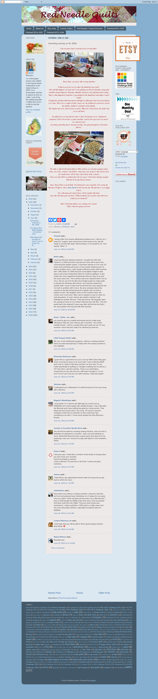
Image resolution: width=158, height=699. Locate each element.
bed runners (37, 615)
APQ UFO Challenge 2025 (97, 610)
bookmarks (126, 615)
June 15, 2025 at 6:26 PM (64, 421)
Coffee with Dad (73, 620)
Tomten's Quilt (52, 662)
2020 (31, 279)
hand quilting (128, 629)
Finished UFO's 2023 (115, 28)
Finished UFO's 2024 (33, 627)
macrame (110, 634)
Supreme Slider (31, 660)
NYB (115, 639)
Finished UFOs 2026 (87, 627)
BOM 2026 (103, 615)
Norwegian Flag (96, 639)
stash (72, 227)
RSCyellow (40, 654)
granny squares (99, 629)
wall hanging (82, 667)
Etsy (59, 625)
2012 (31, 305)
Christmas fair (111, 617)
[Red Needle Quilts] (116, 165)
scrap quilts (78, 654)
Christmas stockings (32, 620)
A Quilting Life (44, 607)
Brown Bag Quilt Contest (41, 617)
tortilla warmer (63, 662)
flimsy (99, 627)
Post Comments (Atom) (68, 598)
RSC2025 (124, 650)
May (32, 249)
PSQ (46, 647)
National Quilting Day (122, 637)
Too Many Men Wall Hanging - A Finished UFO (36, 231)
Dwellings (128, 622)
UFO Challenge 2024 (100, 664)
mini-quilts (42, 637)
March (33, 256)
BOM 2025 (91, 615)
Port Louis (92, 644)
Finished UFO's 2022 (123, 625)
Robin (56, 257)
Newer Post (54, 593)
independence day (64, 632)
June (33, 218)
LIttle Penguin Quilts (62, 338)
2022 (31, 273)
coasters (52, 620)
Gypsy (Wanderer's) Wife (114, 629)
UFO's (45, 667)
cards (66, 617)
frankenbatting (30, 629)
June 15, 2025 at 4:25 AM (64, 331)
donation (103, 622)
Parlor (85, 642)
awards (47, 612)
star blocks (83, 657)
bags (76, 612)
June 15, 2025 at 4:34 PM (64, 393)
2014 (31, 299)
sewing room (126, 654)
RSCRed (29, 654)
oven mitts (36, 642)
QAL (54, 647)
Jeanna (57, 474)
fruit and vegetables (43, 629)
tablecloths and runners (83, 659)
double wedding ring (116, 622)
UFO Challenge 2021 (50, 664)
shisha (34, 657)
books (28, 617)
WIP (121, 667)
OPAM (28, 642)
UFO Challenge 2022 (67, 664)
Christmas (65, 227)
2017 (31, 289)
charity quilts (85, 617)
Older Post (104, 593)
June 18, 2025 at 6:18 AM (64, 529)
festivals (110, 625)
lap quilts (68, 634)
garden (63, 629)
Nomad (78, 639)
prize (40, 647)
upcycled (56, 667)
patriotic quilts (111, 642)
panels (79, 642)
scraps (114, 654)
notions (107, 639)
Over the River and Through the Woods (58, 642)
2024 (31, 266)
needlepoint (39, 639)
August (34, 215)
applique (74, 607)
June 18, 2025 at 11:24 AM (64, 543)
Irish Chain (84, 632)
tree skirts (73, 662)
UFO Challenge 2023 (84, 664)
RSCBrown (60, 652)
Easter (30, 625)
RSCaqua (29, 652)
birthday (56, 615)
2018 (31, 286)
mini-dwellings (31, 637)
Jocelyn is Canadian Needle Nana (68, 428)
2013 (31, 302)
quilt (70, 647)
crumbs (35, 622)
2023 (31, 270)
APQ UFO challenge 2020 (88, 607)
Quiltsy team (31, 650)
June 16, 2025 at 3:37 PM (64, 467)
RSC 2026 (86, 650)
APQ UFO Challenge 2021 (110, 607)
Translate (124, 156)
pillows (38, 644)
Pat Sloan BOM (96, 642)
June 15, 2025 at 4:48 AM (64, 349)
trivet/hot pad (84, 662)
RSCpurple (124, 652)
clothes (44, 620)
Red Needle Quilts (120, 162)
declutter (78, 622)
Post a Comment (57, 548)
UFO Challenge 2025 (118, 664)
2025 (31, 202)
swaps (41, 660)
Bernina (57, 227)
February (34, 259)
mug (63, 637)
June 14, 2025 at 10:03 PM (64, 310)
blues (74, 615)
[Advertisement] (79, 572)
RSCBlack (39, 652)
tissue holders (40, 662)
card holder (57, 617)
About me (39, 28)
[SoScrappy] (124, 88)
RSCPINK (111, 652)
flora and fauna (110, 627)
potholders (30, 647)
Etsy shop (52, 28)
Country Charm (95, 620)
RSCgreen (71, 652)
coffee (62, 620)
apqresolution (30, 612)
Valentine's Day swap (68, 667)
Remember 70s (68, 650)
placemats (83, 644)
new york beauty (67, 639)
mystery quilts (97, 637)
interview (75, 632)
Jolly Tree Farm (95, 632)
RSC (77, 649)
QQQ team (62, 647)
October (34, 211)
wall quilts (95, 667)
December (35, 205)
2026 (31, 199)
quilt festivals (92, 647)
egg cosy (47, 625)
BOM (81, 615)
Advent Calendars (59, 607)
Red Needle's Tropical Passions (90, 28)
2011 (31, 309)
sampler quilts (65, 654)
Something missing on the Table (35, 223)
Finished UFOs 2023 (50, 627)
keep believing (108, 632)
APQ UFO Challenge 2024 (72, 610)
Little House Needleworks (84, 634)
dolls (96, 622)
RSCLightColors (84, 652)
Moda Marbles (54, 637)
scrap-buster (93, 654)
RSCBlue (49, 652)
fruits (55, 629)
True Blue (108, 662)
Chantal (57, 236)
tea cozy (112, 660)
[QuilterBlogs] (35, 165)
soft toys (53, 657)
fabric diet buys (68, 625)
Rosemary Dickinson (62, 356)
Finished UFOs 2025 (34, 32)
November (35, 208)
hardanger (31, 632)
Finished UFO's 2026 (55, 32)
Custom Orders (66, 28)
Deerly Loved (88, 622)
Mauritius (118, 634)
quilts (125, 647)
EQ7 (54, 625)
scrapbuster (105, 654)
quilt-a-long (103, 647)
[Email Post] (75, 224)
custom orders (53, 622)
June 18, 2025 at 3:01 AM (64, 513)
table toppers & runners (58, 659)
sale (57, 654)
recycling (43, 650)
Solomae (57, 384)
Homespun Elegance (44, 632)
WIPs (129, 667)
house (55, 632)
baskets (109, 612)
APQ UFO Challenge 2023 (49, 610)
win (116, 667)
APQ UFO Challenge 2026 (121, 610)
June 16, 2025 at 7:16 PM (64, 483)
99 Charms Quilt (31, 607)
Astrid (30, 73)
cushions (43, 622)
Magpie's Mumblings (62, 400)
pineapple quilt (57, 644)
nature (28, 639)
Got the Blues (87, 629)
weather (107, 667)
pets (120, 642)
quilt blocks (79, 647)
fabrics (92, 625)
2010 (31, 312)
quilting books (116, 647)
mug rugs (71, 637)
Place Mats (70, 644)
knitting (59, 634)
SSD (75, 657)
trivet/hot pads (98, 662)
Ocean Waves (125, 639)
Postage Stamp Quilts (107, 644)
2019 (31, 283)
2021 (31, 276)
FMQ (120, 627)
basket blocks (87, 612)
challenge (74, 617)
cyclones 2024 (68, 622)
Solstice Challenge (65, 657)
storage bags (126, 657)
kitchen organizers (49, 634)
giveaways (74, 629)
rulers (51, 654)
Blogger (93, 680)
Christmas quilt (124, 617)
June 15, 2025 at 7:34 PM (64, 444)
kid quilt (38, 634)
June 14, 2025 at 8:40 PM (64, 249)
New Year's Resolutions (52, 639)
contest (85, 620)
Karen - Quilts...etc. (62, 317)
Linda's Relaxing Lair (63, 521)
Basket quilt (98, 612)
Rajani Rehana (60, 537)
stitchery (114, 657)
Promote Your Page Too (122, 167)
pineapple (47, 644)
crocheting (106, 620)
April (33, 253)
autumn (39, 612)
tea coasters (102, 660)
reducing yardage (54, 649)
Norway (86, 639)
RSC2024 (111, 649)
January (34, 262)
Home (28, 28)
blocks (65, 615)
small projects (43, 657)
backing (69, 612)
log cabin (98, 634)
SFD (27, 657)
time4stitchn (59, 490)
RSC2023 (98, 650)
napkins (109, 637)
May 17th (127, 634)
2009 (31, 315)
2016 (31, 292)
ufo (125, 662)
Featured (102, 625)
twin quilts (118, 662)
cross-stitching (118, 620)
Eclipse (38, 625)
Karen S (57, 451)
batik (117, 612)
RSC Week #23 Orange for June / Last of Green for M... (36, 241)
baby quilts (57, 612)
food (126, 627)
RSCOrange (98, 652)
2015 (31, 296)
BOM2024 (114, 615)
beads (125, 612)
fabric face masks (81, 625)
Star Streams (94, 657)
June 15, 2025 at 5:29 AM (64, 377)
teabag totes (123, 659)
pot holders (124, 644)
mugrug (83, 637)
